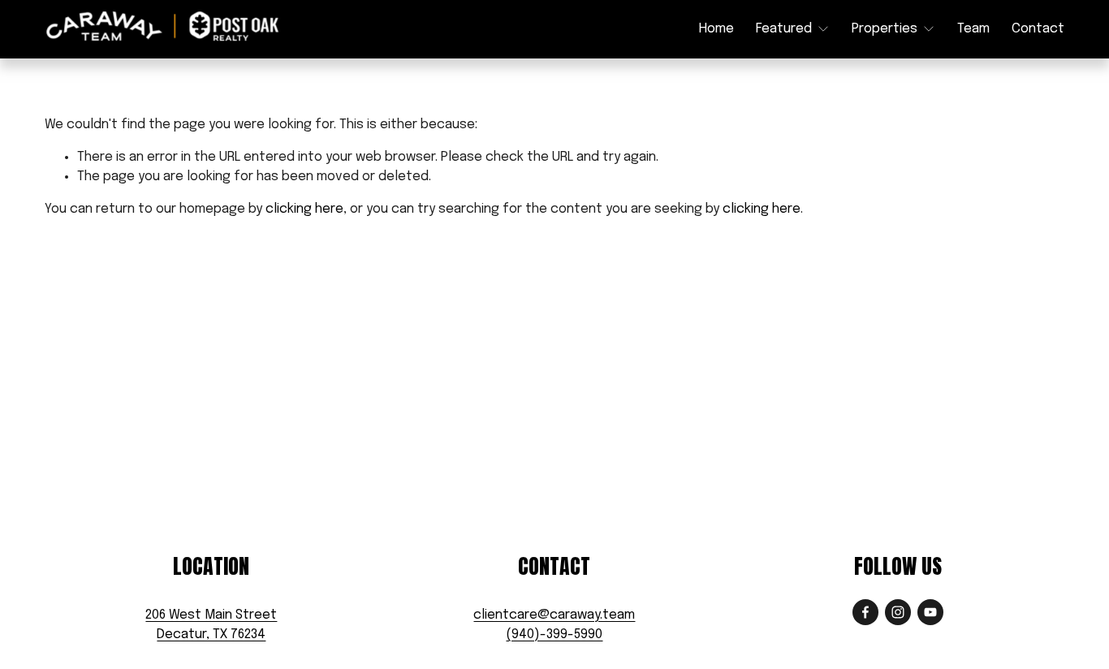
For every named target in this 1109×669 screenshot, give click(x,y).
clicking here (304, 209)
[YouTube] (930, 612)
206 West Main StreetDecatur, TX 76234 (211, 624)
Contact (1038, 29)
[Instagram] (898, 612)
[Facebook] (865, 612)
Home (716, 29)
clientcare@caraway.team (554, 615)
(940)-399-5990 (554, 634)
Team (973, 29)
